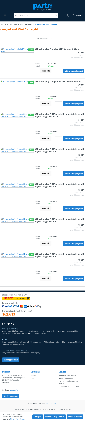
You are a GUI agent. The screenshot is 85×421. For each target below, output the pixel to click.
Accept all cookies (75, 417)
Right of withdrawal (66, 378)
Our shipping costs (11, 360)
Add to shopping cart (74, 71)
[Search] (55, 15)
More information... (17, 419)
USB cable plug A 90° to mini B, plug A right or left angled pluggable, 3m (59, 220)
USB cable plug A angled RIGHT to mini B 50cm (58, 81)
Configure (37, 417)
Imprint (33, 378)
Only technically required (54, 417)
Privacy (33, 376)
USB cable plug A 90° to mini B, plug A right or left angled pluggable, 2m (59, 185)
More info (46, 71)
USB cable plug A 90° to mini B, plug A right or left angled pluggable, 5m (59, 255)
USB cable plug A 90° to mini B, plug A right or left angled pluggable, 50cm (59, 115)
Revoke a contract (10, 396)
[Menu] (4, 15)
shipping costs (79, 57)
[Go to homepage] (42, 6)
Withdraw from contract (68, 376)
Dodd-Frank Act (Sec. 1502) (69, 386)
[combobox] (33, 15)
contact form (14, 390)
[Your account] (67, 15)
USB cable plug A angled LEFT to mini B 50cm (57, 49)
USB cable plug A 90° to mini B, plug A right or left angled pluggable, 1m (59, 150)
